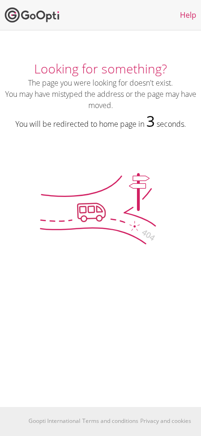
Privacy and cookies (165, 421)
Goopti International (54, 421)
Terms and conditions (110, 421)
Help (188, 15)
